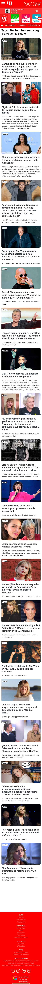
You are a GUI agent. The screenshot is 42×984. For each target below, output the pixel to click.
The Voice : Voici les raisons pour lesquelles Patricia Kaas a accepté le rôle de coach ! (20, 832)
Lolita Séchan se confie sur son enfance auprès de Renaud (19, 545)
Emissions (21, 25)
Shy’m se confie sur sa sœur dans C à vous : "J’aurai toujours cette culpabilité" (20, 160)
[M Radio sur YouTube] (24, 971)
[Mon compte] (39, 4)
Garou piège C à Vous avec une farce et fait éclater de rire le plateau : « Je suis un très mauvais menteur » (20, 255)
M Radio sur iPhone (21, 952)
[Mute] (36, 11)
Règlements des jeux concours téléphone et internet (21, 965)
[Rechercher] (35, 4)
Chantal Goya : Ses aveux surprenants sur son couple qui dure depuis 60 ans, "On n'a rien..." (19, 708)
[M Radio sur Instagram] (29, 971)
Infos (21, 930)
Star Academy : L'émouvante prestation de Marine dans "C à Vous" (18, 871)
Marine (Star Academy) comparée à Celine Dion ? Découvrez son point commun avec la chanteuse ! (20, 628)
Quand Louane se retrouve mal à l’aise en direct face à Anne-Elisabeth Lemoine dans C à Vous (20, 748)
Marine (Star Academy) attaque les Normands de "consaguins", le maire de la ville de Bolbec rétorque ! (20, 588)
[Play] (3, 17)
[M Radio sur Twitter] (18, 971)
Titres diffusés (21, 920)
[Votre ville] (26, 4)
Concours (21, 935)
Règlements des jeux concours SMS (21, 963)
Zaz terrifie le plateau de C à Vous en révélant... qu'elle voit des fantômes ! (20, 669)
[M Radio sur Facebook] (13, 971)
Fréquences (34, 25)
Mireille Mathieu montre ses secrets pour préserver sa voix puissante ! (18, 508)
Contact (21, 917)
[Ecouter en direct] (30, 4)
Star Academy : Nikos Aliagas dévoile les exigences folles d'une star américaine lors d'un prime (20, 468)
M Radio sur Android (21, 955)
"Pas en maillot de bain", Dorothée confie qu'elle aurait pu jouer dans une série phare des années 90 (20, 336)
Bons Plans (21, 928)
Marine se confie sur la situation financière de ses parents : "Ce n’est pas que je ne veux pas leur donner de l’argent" (19, 67)
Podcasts (21, 944)
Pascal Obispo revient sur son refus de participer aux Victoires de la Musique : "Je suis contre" (21, 295)
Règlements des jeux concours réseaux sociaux (21, 961)
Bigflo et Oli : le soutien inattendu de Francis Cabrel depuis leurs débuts (20, 110)
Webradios (10, 25)
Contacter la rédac (21, 937)
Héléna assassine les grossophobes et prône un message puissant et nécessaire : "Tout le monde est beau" (19, 790)
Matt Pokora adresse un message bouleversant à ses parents (19, 375)
